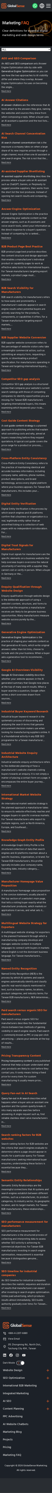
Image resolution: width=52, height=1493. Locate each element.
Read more (6, 91)
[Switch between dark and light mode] (20, 1363)
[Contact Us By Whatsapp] (35, 5)
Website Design (12, 1370)
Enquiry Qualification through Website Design (21, 589)
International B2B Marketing (20, 1386)
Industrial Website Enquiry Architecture (19, 755)
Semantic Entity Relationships (21, 1180)
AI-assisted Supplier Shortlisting (23, 171)
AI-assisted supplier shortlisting (18, 176)
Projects (8, 1440)
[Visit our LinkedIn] (4, 1355)
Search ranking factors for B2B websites (21, 1137)
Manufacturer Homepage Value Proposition (22, 883)
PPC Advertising (13, 1416)
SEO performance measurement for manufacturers (24, 1224)
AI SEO (7, 1401)
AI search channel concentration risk (20, 142)
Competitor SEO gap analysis (20, 379)
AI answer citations (11, 105)
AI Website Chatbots (15, 1424)
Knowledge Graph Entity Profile (22, 840)
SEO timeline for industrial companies (19, 1273)
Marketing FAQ (12, 1455)
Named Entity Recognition (19, 969)
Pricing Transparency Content (21, 1056)
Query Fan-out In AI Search (19, 1093)
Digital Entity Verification (18, 504)
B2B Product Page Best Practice (22, 247)
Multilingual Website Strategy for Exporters (24, 925)
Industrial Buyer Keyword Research (24, 711)
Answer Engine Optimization (20, 209)
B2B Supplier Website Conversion (23, 338)
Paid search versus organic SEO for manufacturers (24, 1012)
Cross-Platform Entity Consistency (24, 458)
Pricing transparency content (16, 1061)
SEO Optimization (14, 1378)
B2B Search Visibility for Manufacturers (17, 290)
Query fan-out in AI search (15, 1098)
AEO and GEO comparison (19, 63)
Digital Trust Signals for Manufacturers (17, 547)
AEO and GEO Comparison (18, 58)
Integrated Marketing (16, 1393)
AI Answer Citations (14, 100)
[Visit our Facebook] (11, 1355)
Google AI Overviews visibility (17, 675)
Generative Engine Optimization (18, 71)
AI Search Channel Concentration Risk (23, 136)
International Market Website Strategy (21, 797)
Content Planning (13, 1409)
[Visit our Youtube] (24, 1355)
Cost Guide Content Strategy (20, 421)
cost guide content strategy (18, 425)
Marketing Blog (12, 1432)
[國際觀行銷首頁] (13, 6)
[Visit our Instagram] (17, 1355)
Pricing (7, 1447)
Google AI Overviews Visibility (22, 670)
